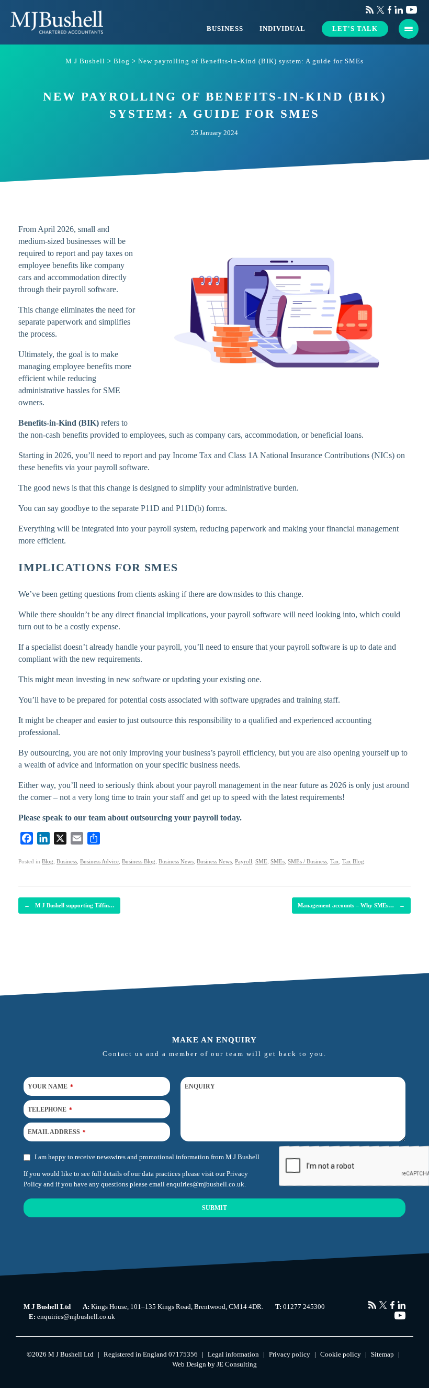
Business (225, 28)
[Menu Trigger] (409, 29)
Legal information (233, 1354)
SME (261, 861)
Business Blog (138, 861)
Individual (282, 28)
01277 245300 (304, 1307)
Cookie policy (340, 1354)
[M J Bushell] (56, 22)
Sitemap (382, 1354)
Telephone (50, 1109)
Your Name (50, 1086)
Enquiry (200, 1086)
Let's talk (355, 28)
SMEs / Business (307, 861)
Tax (334, 861)
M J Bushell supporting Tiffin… (69, 905)
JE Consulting (237, 1364)
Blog (47, 861)
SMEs (277, 861)
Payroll (243, 861)
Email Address (57, 1132)
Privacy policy (289, 1354)
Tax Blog (353, 861)
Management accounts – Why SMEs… (351, 905)
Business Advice (99, 861)
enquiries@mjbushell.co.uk (205, 1183)
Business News (176, 861)
